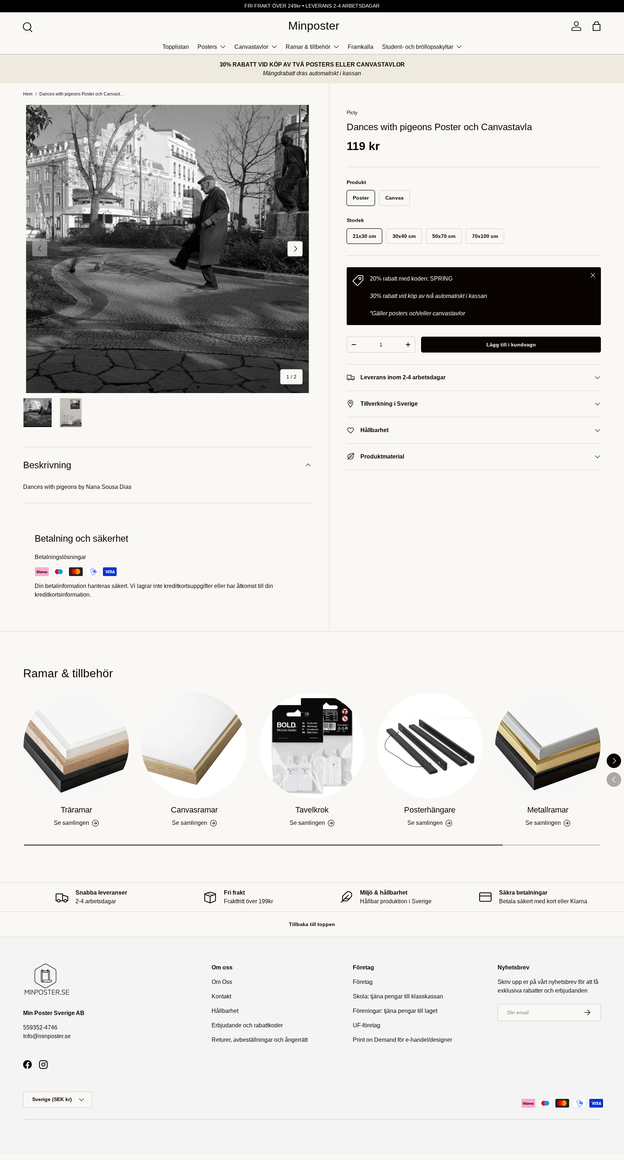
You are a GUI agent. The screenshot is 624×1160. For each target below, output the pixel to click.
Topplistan (175, 47)
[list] (167, 249)
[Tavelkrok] (312, 745)
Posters (207, 47)
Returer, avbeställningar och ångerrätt (260, 1040)
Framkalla (360, 47)
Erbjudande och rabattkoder (247, 1025)
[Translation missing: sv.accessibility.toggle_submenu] (222, 46)
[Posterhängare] (429, 745)
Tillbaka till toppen (312, 924)
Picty (352, 112)
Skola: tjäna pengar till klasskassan (398, 996)
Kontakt (221, 996)
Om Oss (222, 982)
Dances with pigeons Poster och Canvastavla (82, 94)
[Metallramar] (548, 745)
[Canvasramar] (194, 745)
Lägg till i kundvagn (511, 344)
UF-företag (366, 1025)
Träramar (76, 809)
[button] (596, 26)
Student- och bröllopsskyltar (417, 47)
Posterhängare (429, 809)
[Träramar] (76, 745)
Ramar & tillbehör (308, 47)
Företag (363, 982)
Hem (27, 94)
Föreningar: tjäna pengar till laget (395, 1011)
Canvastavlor (251, 47)
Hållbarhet (225, 1011)
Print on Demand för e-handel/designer (402, 1040)
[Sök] (27, 26)
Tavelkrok (312, 809)
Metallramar (547, 809)
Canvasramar (194, 809)
